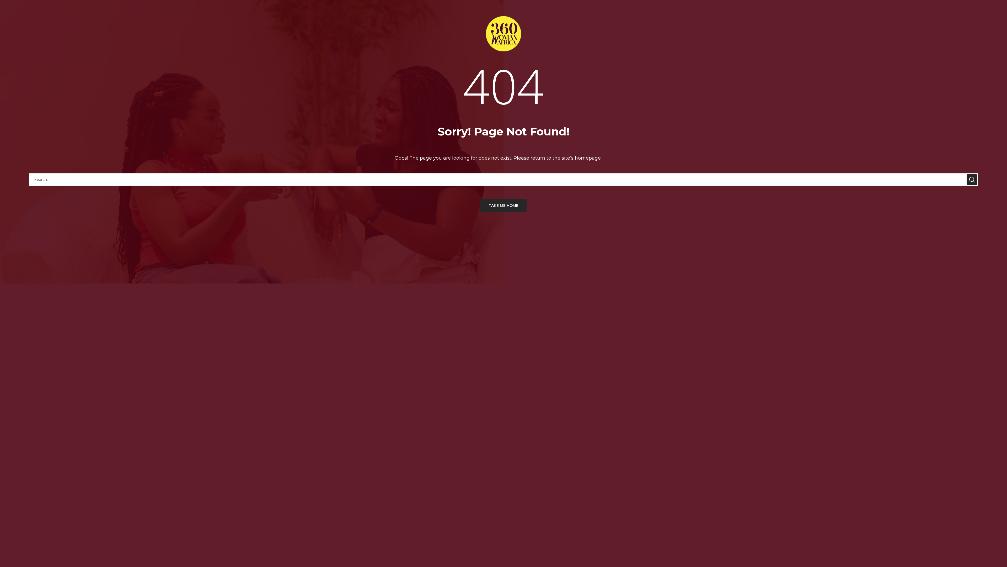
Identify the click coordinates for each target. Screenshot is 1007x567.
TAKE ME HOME (503, 205)
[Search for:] (503, 179)
